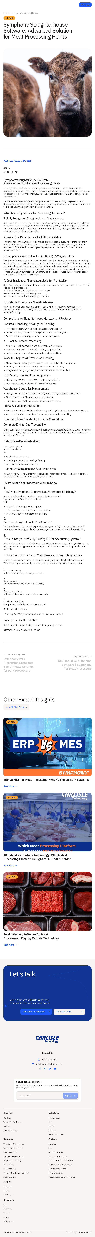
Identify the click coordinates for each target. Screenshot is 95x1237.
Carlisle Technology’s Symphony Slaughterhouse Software (30, 201)
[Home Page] (9, 4)
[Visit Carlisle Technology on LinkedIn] (50, 1068)
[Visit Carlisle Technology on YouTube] (55, 1068)
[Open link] (47, 753)
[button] (88, 4)
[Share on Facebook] (16, 172)
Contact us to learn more (15, 609)
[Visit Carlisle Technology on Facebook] (40, 1068)
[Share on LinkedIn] (8, 172)
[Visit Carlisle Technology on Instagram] (45, 1068)
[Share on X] (12, 172)
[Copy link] (4, 172)
